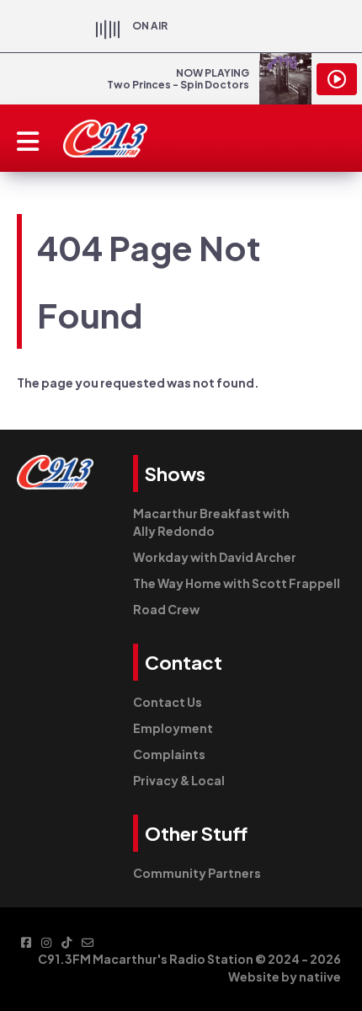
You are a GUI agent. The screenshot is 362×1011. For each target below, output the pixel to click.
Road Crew (166, 609)
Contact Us (167, 701)
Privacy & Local (179, 780)
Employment (173, 728)
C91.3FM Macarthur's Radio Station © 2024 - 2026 (189, 958)
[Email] (87, 941)
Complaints (169, 754)
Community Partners (197, 872)
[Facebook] (26, 941)
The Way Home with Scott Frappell (236, 583)
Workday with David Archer (214, 556)
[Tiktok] (66, 941)
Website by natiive (284, 976)
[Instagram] (46, 941)
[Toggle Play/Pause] (337, 79)
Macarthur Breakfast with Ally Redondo (211, 522)
